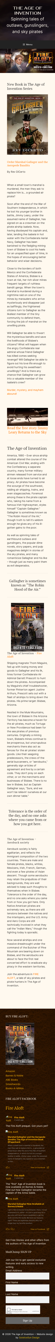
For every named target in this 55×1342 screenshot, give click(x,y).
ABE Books (12, 1079)
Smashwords (13, 1084)
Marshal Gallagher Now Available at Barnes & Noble (26, 1205)
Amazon (10, 1071)
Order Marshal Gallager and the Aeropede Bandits (27, 163)
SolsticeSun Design (29, 1337)
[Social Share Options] (48, 1167)
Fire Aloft (15, 1108)
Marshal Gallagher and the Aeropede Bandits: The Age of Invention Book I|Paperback (26, 1139)
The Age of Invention (27, 10)
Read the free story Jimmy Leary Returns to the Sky (27, 430)
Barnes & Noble (14, 1075)
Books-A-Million (15, 1088)
